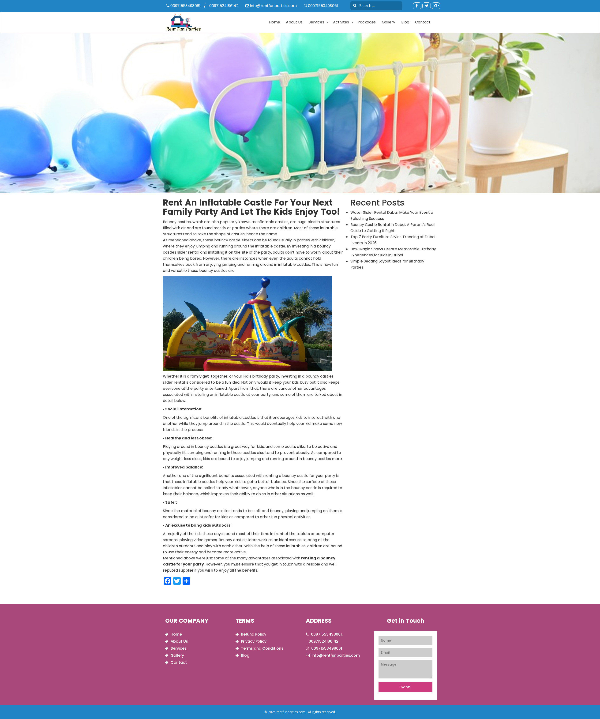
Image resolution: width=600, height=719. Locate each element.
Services (316, 22)
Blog (405, 22)
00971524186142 (223, 5)
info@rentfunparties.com (273, 5)
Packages (367, 22)
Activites (341, 22)
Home (274, 22)
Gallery (388, 22)
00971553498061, (326, 634)
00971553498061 (184, 5)
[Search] (354, 5)
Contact (423, 22)
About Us (294, 22)
